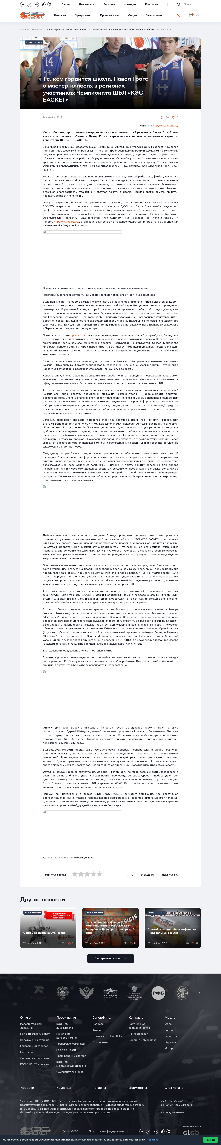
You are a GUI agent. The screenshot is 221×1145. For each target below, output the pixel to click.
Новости (60, 15)
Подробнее (152, 1140)
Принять (210, 1140)
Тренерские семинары (70, 1043)
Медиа (132, 15)
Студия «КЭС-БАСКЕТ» (107, 1036)
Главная (24, 29)
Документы (86, 4)
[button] (21, 993)
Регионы (109, 4)
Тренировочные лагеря (71, 1055)
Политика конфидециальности (108, 1131)
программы (78, 335)
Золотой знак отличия (34, 1039)
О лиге (65, 4)
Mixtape (169, 1048)
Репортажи (172, 1036)
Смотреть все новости (110, 958)
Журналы (170, 1042)
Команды (130, 4)
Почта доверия (138, 1033)
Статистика (154, 15)
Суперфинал (83, 15)
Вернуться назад (55, 874)
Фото (168, 1023)
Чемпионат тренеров (70, 1071)
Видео (169, 1030)
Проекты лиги (67, 1017)
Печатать (144, 875)
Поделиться (167, 874)
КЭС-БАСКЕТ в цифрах (34, 1064)
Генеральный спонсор (34, 1045)
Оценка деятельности (34, 1058)
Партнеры (26, 1052)
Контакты (151, 4)
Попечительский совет (35, 1033)
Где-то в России (66, 1049)
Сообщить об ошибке (142, 1039)
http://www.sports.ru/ (165, 125)
